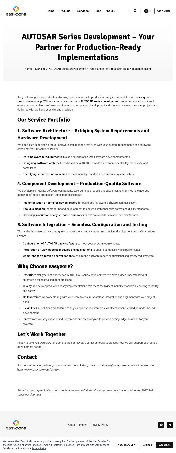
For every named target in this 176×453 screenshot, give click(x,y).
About (71, 425)
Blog (98, 11)
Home (50, 11)
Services (40, 69)
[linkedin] (170, 425)
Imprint (83, 425)
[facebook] (161, 425)
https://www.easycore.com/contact (38, 370)
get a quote (163, 11)
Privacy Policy (99, 425)
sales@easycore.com (117, 365)
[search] (137, 11)
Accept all (164, 445)
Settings (147, 445)
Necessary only (126, 445)
